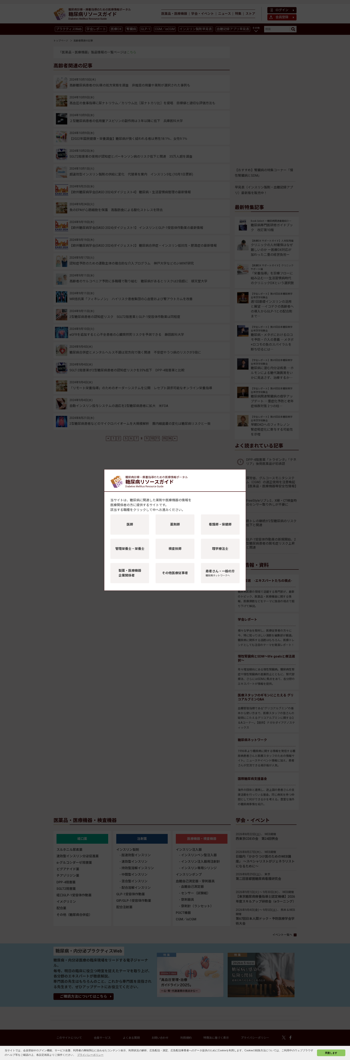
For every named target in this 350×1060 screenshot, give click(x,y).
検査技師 (175, 549)
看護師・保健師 (220, 524)
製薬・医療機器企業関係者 (129, 573)
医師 (130, 524)
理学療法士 (220, 549)
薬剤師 (175, 524)
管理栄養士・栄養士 (129, 549)
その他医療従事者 (175, 573)
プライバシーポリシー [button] (90, 1054)
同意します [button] (331, 1053)
